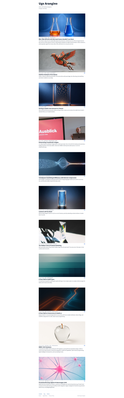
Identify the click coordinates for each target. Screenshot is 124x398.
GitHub (48, 394)
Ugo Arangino (48, 3)
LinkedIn (40, 394)
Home (40, 395)
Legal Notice (45, 395)
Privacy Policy (51, 395)
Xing (44, 394)
